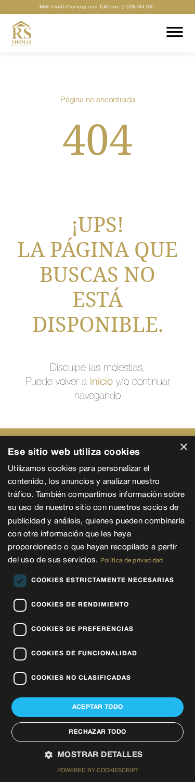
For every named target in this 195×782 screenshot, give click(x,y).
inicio (101, 382)
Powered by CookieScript (97, 770)
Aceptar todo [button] (97, 707)
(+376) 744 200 (126, 7)
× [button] (183, 447)
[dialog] (97, 609)
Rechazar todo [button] (97, 732)
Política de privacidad (131, 560)
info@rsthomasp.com (68, 7)
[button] (98, 755)
